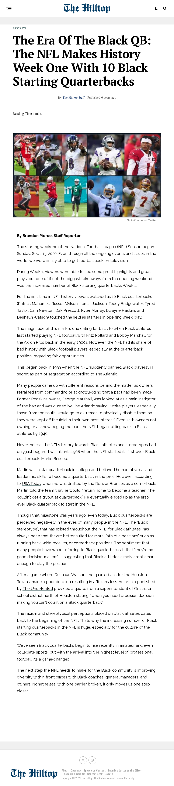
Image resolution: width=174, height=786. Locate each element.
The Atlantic (106, 374)
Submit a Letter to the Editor (125, 770)
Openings (76, 770)
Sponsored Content (95, 770)
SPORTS (19, 28)
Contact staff (94, 774)
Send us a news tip (74, 774)
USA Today (31, 483)
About (65, 770)
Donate (109, 774)
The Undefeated (37, 588)
